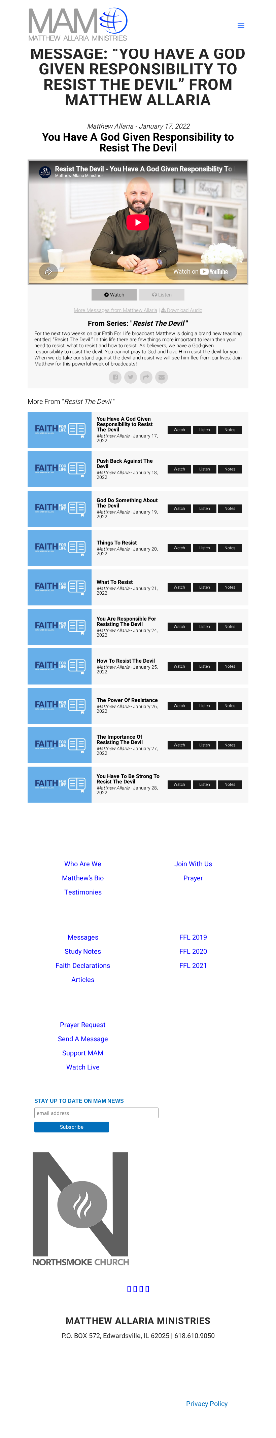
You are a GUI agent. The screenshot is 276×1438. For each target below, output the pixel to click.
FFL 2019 (193, 937)
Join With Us (193, 864)
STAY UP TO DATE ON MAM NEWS (79, 1101)
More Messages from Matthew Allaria (115, 310)
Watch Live (83, 1067)
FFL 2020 (193, 951)
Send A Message (83, 1039)
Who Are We (82, 864)
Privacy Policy (207, 1404)
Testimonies (83, 892)
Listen (165, 295)
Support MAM (82, 1053)
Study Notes (83, 951)
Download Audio (184, 310)
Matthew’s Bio (83, 878)
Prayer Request (83, 1025)
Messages (83, 937)
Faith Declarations (83, 966)
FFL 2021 (193, 966)
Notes (230, 430)
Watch (117, 295)
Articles (82, 980)
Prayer (193, 878)
